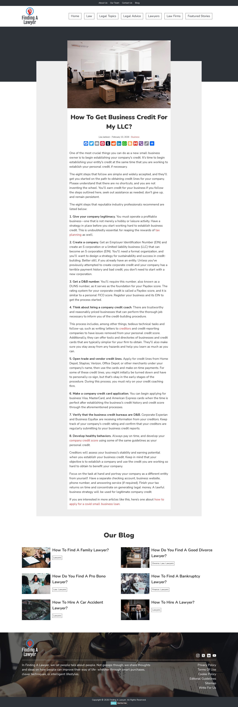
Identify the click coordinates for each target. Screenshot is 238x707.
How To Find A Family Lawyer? (80, 550)
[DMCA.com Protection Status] (119, 704)
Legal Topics (107, 16)
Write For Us (207, 688)
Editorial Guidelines (203, 679)
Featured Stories (199, 16)
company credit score (83, 440)
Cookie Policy (207, 674)
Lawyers (153, 16)
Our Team (114, 3)
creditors (125, 328)
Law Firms (174, 16)
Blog (137, 3)
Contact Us (127, 3)
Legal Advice (132, 16)
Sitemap (210, 683)
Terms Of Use (207, 670)
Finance (155, 589)
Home (75, 16)
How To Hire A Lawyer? (172, 602)
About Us (103, 3)
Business (135, 137)
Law (89, 16)
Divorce (155, 563)
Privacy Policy (207, 665)
